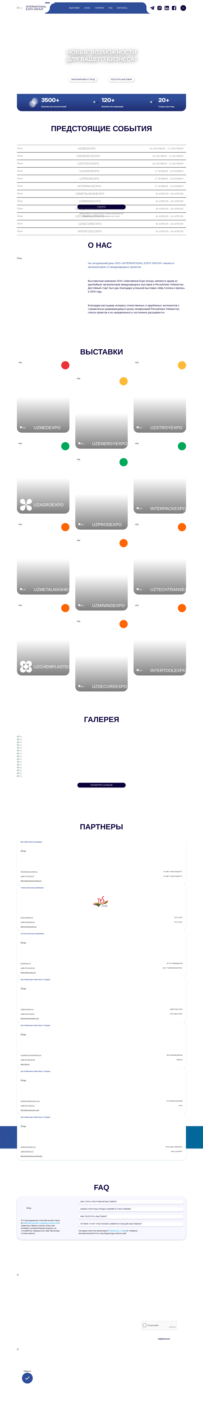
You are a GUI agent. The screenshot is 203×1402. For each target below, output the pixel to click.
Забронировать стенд (83, 79)
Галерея (99, 8)
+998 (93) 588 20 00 (28, 922)
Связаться (164, 1339)
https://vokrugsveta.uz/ (29, 927)
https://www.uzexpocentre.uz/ (31, 881)
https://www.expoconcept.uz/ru (31, 1156)
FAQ (110, 8)
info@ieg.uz (88, 1281)
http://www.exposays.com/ (30, 1110)
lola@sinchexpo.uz (27, 1009)
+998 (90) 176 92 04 (27, 1105)
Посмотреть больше (101, 785)
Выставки (74, 8)
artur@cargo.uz (26, 963)
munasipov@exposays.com (30, 1101)
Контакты (122, 8)
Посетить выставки (121, 79)
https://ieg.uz (25, 1064)
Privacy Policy (82, 1315)
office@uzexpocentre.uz (29, 872)
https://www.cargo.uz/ (28, 972)
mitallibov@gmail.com (28, 1147)
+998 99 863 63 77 (27, 1151)
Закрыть (27, 1371)
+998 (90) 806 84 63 (28, 1060)
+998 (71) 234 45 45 (27, 876)
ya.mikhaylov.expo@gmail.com (31, 1055)
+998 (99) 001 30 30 (27, 1014)
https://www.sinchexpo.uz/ (30, 1018)
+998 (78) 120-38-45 (28, 968)
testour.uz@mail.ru (27, 917)
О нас (87, 8)
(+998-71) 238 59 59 (97, 1276)
